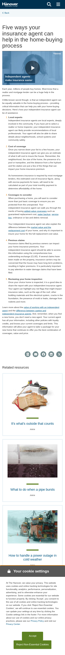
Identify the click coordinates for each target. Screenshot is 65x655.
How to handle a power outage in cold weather (33, 557)
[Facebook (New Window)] (43, 354)
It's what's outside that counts (32, 423)
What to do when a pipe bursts (32, 489)
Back (7, 13)
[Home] (10, 4)
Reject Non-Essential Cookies (32, 644)
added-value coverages (35, 211)
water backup (44, 214)
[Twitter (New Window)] (59, 354)
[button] (49, 4)
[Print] (28, 354)
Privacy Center (13, 624)
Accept (32, 636)
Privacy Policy (37, 621)
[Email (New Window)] (35, 354)
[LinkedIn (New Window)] (51, 354)
